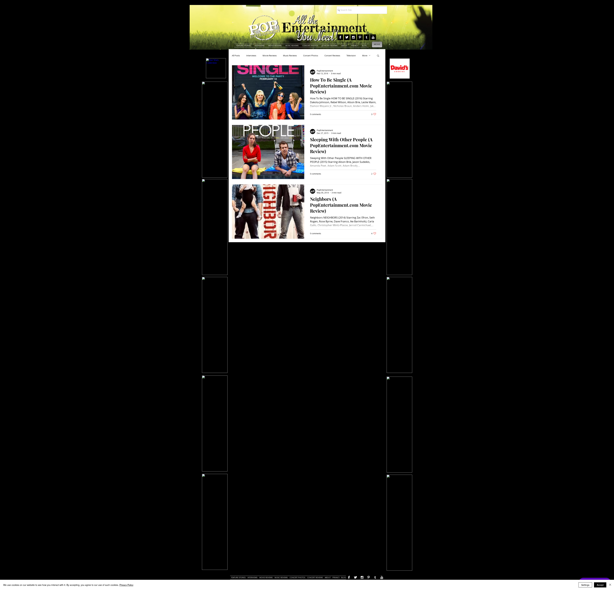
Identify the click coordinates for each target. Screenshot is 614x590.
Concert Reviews (332, 55)
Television (351, 55)
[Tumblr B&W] (366, 37)
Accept (600, 584)
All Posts (236, 55)
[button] (378, 56)
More (364, 55)
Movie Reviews (270, 55)
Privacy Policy (126, 584)
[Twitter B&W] (347, 37)
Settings (585, 584)
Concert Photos (310, 55)
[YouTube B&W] (373, 37)
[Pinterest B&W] (360, 37)
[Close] (610, 584)
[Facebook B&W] (340, 37)
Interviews (251, 55)
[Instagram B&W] (353, 37)
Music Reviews (290, 55)
